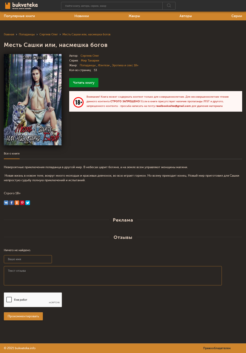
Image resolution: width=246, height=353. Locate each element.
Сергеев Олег (90, 55)
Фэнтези (104, 65)
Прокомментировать (23, 316)
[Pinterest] (22, 202)
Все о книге (12, 153)
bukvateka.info (25, 348)
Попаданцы (88, 65)
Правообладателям (217, 348)
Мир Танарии (90, 60)
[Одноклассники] (17, 202)
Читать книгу (84, 83)
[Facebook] (11, 202)
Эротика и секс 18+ (125, 65)
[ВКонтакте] (6, 202)
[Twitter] (27, 202)
